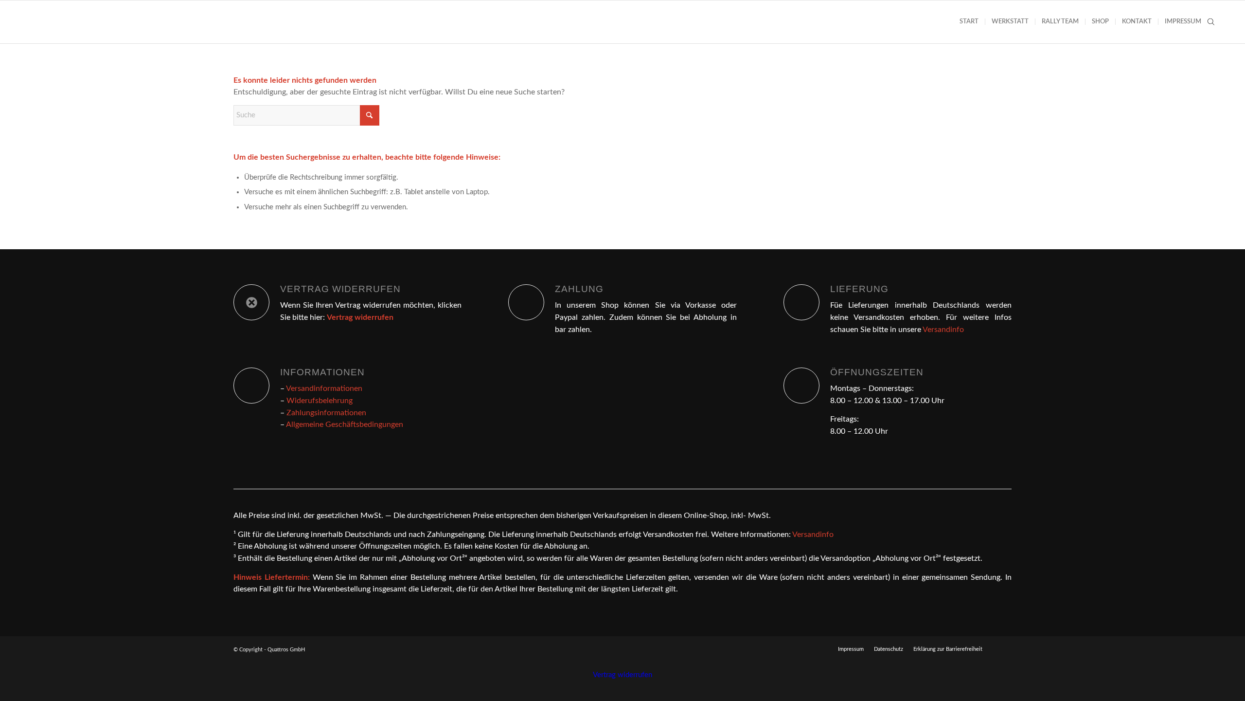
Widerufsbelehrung (319, 401)
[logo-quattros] (71, 21)
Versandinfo (943, 329)
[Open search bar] (1211, 21)
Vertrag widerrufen (622, 675)
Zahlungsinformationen (326, 413)
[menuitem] (969, 21)
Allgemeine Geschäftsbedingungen (344, 424)
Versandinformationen (324, 388)
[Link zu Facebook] (1004, 649)
